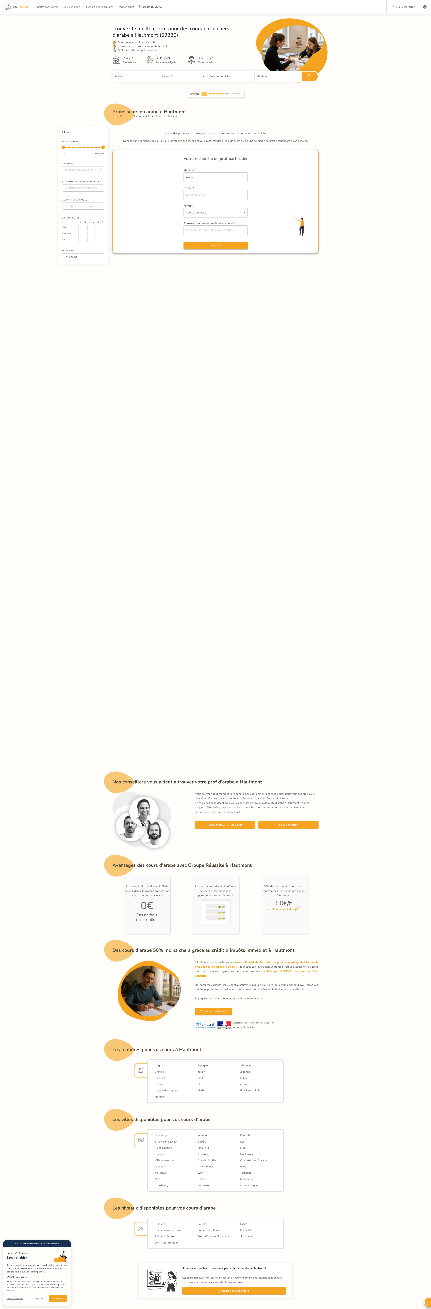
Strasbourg (161, 1185)
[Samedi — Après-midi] (98, 233)
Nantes (201, 1179)
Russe (158, 1084)
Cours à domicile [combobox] (196, 212)
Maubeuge (161, 1135)
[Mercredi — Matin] (85, 227)
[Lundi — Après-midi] (76, 233)
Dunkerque (247, 1154)
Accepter (58, 1298)
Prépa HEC (246, 1230)
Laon (243, 1142)
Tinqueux (203, 1148)
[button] (425, 7)
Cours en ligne (249, 1185)
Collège (202, 1224)
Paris (243, 1166)
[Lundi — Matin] (76, 227)
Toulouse (246, 1173)
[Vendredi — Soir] (93, 239)
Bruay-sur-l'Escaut (166, 1142)
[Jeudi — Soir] (89, 239)
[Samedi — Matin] (98, 227)
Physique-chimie (250, 1090)
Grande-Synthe (206, 1160)
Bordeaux (203, 1185)
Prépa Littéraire (164, 1236)
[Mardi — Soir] (80, 239)
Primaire (160, 1224)
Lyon (200, 1173)
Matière (189, 170)
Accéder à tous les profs (234, 1291)
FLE (199, 1084)
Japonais (245, 1072)
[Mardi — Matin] (80, 227)
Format (189, 206)
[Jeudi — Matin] (89, 227)
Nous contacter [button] (405, 7)
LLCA (243, 1078)
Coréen (244, 1084)
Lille (243, 1148)
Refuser (40, 1298)
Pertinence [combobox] (71, 257)
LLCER (201, 1078)
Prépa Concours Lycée (168, 1230)
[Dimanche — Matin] (102, 227)
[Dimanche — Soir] (102, 239)
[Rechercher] (310, 76)
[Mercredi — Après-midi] (85, 233)
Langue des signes (166, 1090)
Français (160, 1097)
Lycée (243, 1224)
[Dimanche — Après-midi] (102, 233)
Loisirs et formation (166, 1243)
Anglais (159, 1065)
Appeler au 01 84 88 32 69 (225, 825)
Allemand (246, 1065)
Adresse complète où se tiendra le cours (209, 223)
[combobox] (131, 76)
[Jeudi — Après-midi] (89, 233)
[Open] (156, 76)
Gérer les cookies (15, 1298)
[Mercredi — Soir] (85, 239)
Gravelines (161, 1166)
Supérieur (246, 1236)
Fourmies (246, 1135)
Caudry (201, 1142)
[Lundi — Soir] (76, 239)
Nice (157, 1179)
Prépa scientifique (208, 1230)
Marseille (160, 1173)
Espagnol (203, 1065)
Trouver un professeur (213, 1011)
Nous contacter (288, 825)
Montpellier (247, 1179)
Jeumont (202, 1135)
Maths (201, 1090)
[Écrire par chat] (427, 1302)
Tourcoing (203, 1154)
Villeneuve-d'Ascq (166, 1160)
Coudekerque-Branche (254, 1160)
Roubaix (159, 1154)
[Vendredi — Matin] (93, 227)
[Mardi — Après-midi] (80, 233)
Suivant (215, 245)
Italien (201, 1072)
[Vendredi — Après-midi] (93, 233)
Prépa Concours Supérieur (213, 1236)
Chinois (159, 1072)
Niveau (189, 188)
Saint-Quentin (163, 1148)
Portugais (160, 1078)
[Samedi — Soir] (98, 239)
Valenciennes (205, 1166)
